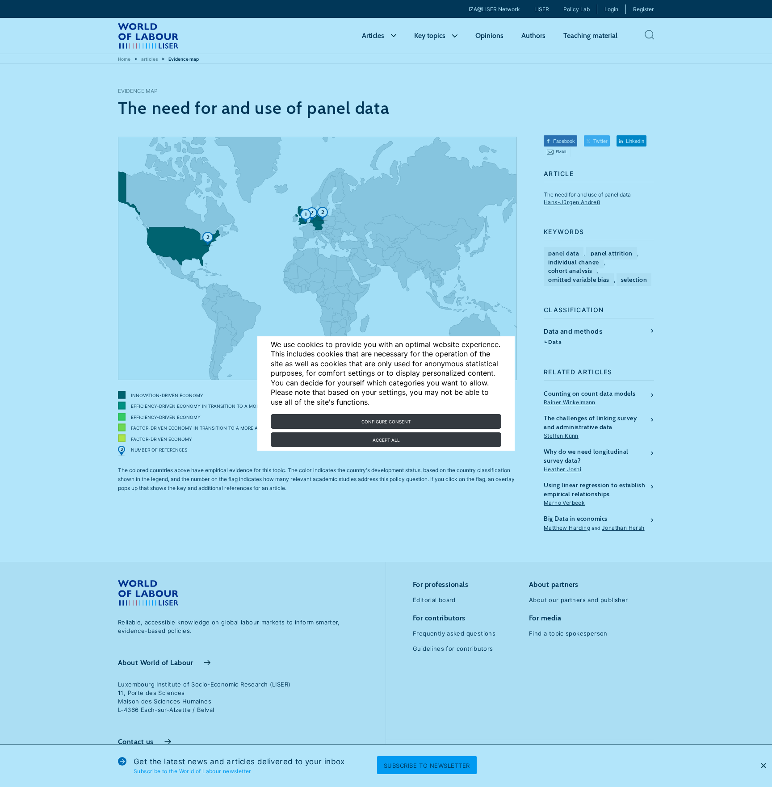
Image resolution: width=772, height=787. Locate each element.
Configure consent (386, 421)
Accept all (386, 440)
